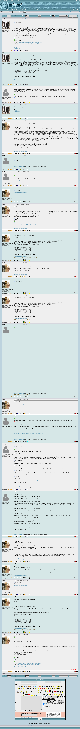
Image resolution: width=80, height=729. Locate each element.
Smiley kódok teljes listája (27, 717)
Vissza (73, 0)
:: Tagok (15, 0)
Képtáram (16, 47)
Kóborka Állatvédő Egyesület (20, 151)
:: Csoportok (26, 0)
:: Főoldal (77, 0)
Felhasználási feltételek (12, 725)
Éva (15, 99)
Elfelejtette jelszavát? (75, 11)
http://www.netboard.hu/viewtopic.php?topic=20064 (29, 43)
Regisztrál (2, 0)
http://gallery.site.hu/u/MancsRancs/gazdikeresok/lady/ (30, 42)
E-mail (78, 727)
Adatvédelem (22, 725)
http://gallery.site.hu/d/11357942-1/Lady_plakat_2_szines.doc (27, 431)
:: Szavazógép (20, 0)
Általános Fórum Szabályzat (32, 725)
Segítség (42, 725)
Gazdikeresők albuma (19, 166)
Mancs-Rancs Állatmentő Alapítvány (18, 18)
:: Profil (6, 0)
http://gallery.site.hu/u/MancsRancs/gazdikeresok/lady (26, 480)
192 (77, 9)
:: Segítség (31, 0)
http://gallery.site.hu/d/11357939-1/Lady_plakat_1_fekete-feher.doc (28, 433)
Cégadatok (3, 725)
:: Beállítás (10, 0)
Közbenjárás (17, 48)
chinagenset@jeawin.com (37, 9)
